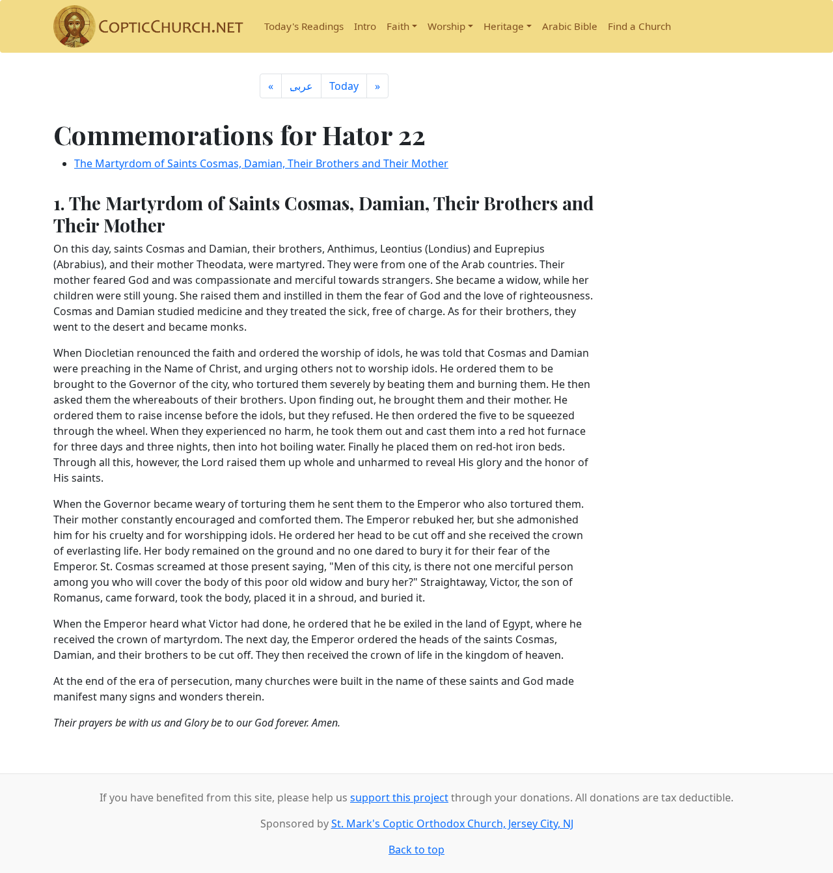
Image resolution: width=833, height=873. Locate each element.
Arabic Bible (569, 26)
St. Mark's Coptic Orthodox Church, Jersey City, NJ (452, 823)
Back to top (416, 849)
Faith (398, 26)
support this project (399, 797)
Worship (446, 26)
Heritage (504, 26)
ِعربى (301, 86)
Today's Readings (304, 26)
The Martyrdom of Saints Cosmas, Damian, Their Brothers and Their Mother (261, 163)
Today (344, 86)
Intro (365, 26)
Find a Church (639, 26)
